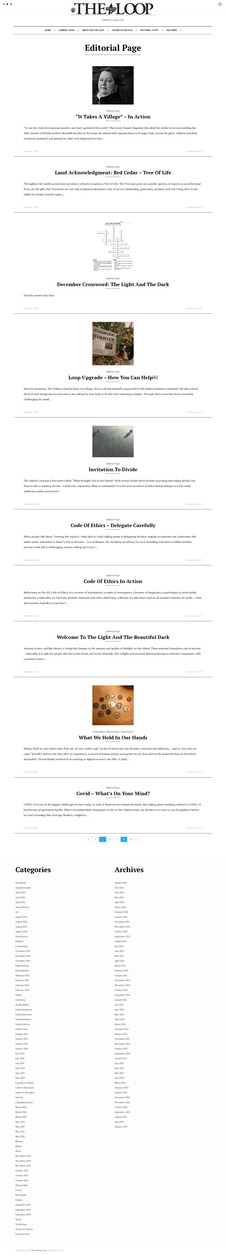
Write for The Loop (93, 30)
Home (48, 30)
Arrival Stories (22, 907)
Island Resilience (23, 1019)
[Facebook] (3, 4)
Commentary (99, 731)
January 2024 (21, 1034)
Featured (171, 30)
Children (19, 941)
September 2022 (122, 1112)
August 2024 (21, 921)
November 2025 (23, 1165)
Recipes (19, 1199)
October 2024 (21, 1175)
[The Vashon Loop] (113, 11)
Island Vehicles (22, 1024)
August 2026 (21, 931)
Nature (18, 1146)
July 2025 (19, 1058)
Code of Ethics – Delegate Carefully (113, 525)
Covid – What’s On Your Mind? (113, 793)
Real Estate (20, 1194)
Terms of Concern (24, 1229)
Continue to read (193, 151)
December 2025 (22, 960)
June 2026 (20, 1077)
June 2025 (20, 1073)
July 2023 (119, 1063)
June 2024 (20, 1068)
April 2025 (20, 897)
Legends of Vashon (24, 1082)
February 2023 (121, 1087)
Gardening (20, 999)
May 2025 (20, 1126)
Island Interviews (23, 1014)
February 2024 (22, 975)
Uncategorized (22, 1234)
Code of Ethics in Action (113, 581)
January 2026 (21, 1043)
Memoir (19, 1141)
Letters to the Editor (24, 1092)
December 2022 (122, 1097)
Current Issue (66, 30)
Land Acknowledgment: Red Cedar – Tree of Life (113, 172)
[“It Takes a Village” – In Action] (113, 103)
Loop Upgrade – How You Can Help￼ (113, 377)
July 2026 (19, 1063)
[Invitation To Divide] (113, 456)
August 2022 (121, 1116)
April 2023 (119, 1077)
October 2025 (21, 1180)
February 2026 (22, 985)
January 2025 (21, 1038)
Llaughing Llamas (24, 1102)
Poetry (18, 1190)
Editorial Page (113, 110)
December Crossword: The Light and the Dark (113, 284)
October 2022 (121, 1107)
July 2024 (19, 1053)
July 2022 (119, 1121)
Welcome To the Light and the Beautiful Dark (113, 637)
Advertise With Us (122, 30)
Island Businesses (23, 1009)
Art (16, 911)
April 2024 (20, 892)
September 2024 (23, 1209)
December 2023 (22, 951)
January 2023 (121, 1092)
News (18, 1151)
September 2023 (23, 1204)
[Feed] (11, 4)
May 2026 (20, 1136)
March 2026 (20, 1116)
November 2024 (23, 1160)
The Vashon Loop (39, 1250)
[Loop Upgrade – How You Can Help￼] (113, 364)
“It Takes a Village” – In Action (113, 116)
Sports (18, 1219)
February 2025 (22, 980)
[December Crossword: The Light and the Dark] (113, 271)
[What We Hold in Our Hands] (113, 724)
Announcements (23, 887)
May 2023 (119, 1073)
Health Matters (22, 1004)
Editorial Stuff (149, 30)
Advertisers (20, 882)
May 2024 (20, 1121)
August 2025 (21, 926)
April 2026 (20, 902)
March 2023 (120, 1082)
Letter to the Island (24, 1087)
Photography (21, 1185)
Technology (21, 1224)
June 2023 (119, 1068)
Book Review (21, 936)
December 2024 (22, 955)
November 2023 (23, 1155)
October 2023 (21, 1170)
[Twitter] (7, 4)
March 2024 (20, 1107)
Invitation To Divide (113, 469)
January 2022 (121, 1126)
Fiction (18, 995)
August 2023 (21, 916)
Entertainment (22, 970)
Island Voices (127, 731)
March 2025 (20, 1112)
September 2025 (23, 1214)
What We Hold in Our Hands (113, 737)
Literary (19, 1097)
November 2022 (122, 1102)
